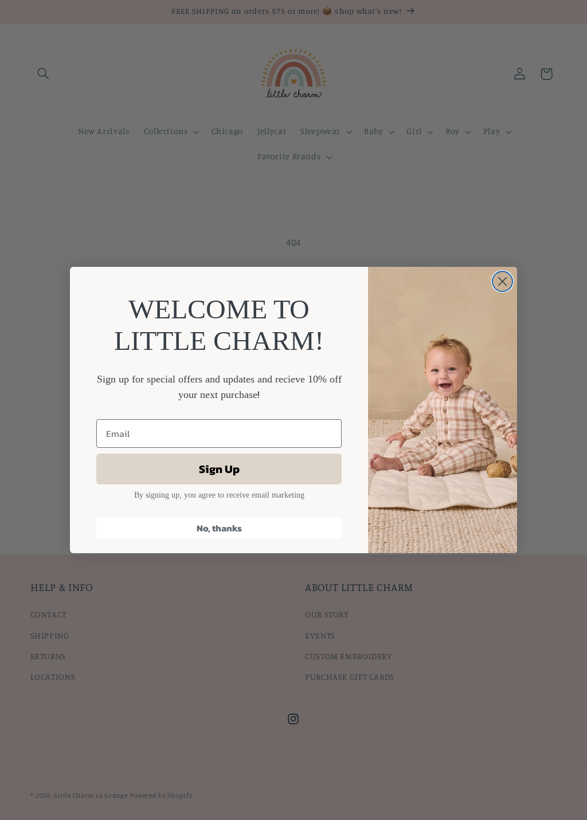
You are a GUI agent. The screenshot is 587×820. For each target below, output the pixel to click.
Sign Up (219, 469)
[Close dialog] (502, 281)
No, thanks (219, 528)
